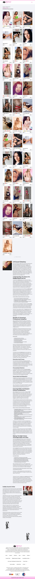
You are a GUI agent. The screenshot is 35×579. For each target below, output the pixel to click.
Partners (23, 555)
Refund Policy (19, 564)
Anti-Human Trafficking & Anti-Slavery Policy (14, 561)
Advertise (15, 555)
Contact (24, 564)
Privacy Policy (25, 561)
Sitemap (28, 555)
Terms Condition (12, 564)
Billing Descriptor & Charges (16, 558)
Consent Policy (8, 558)
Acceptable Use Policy (25, 558)
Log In (20, 555)
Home (6, 555)
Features (10, 555)
